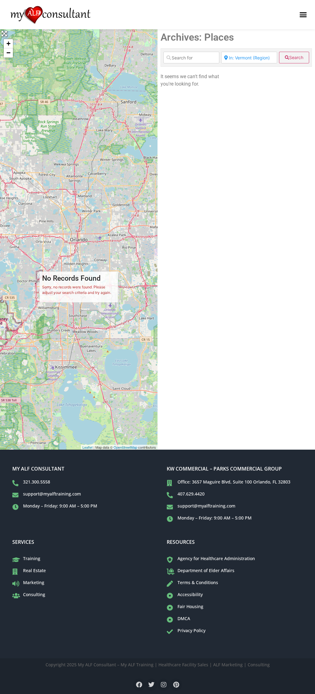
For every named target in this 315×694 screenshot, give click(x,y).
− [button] (8, 53)
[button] (303, 15)
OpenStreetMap (125, 447)
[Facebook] (139, 685)
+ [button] (8, 43)
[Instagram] (164, 685)
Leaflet (87, 447)
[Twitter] (151, 685)
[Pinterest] (176, 685)
